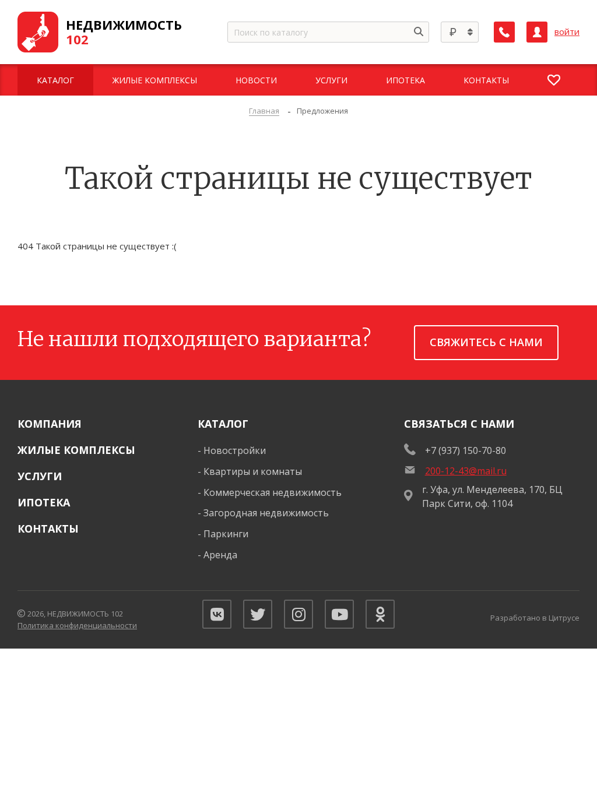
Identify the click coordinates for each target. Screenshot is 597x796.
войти (567, 31)
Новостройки (234, 450)
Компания (49, 424)
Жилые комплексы (76, 450)
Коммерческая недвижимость (272, 492)
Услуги (39, 476)
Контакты (48, 529)
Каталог (223, 424)
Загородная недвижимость (266, 512)
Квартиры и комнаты (252, 471)
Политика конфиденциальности (77, 625)
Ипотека (43, 502)
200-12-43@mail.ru (466, 470)
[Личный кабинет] (536, 32)
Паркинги (225, 533)
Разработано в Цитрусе (535, 617)
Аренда (220, 554)
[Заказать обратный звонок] (504, 32)
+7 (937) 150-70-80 (465, 450)
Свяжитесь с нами (486, 342)
